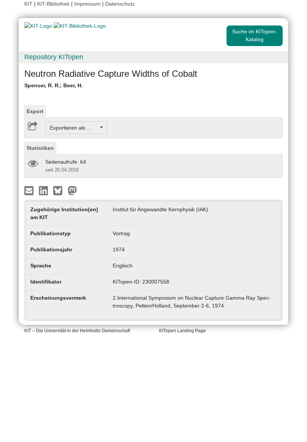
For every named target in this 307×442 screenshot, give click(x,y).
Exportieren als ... (74, 128)
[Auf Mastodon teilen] (72, 190)
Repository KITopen (53, 57)
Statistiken (40, 148)
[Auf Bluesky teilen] (59, 190)
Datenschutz (120, 4)
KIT (28, 4)
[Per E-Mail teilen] (29, 190)
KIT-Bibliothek (54, 4)
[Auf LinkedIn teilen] (44, 190)
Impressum (87, 4)
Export (35, 111)
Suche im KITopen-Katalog (254, 35)
